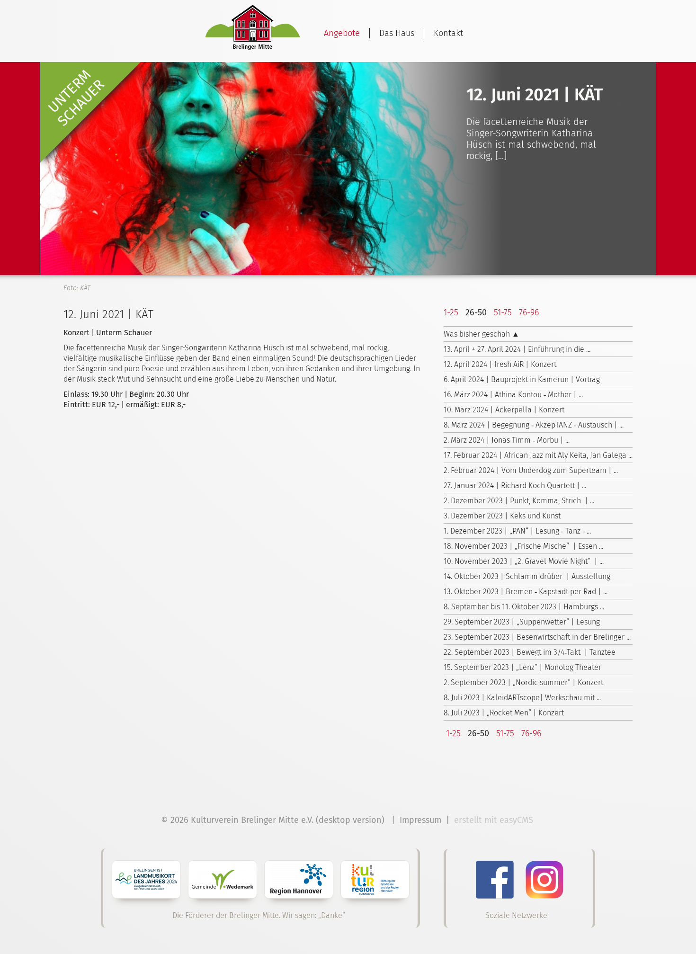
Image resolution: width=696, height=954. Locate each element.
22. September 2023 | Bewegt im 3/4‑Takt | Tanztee (530, 652)
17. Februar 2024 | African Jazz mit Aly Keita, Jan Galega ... (538, 455)
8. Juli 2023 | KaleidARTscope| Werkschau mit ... (522, 697)
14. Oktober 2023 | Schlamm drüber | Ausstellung (527, 576)
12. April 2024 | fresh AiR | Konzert (500, 364)
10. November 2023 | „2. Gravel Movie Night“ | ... (524, 561)
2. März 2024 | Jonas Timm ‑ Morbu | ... (507, 440)
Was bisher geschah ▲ (481, 334)
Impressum (420, 820)
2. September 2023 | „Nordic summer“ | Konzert (523, 682)
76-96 (529, 312)
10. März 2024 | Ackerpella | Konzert (504, 409)
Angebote (342, 33)
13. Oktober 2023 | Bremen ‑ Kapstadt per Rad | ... (525, 591)
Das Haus (396, 33)
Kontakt (448, 33)
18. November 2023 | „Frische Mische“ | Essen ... (523, 546)
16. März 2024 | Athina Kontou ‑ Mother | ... (513, 394)
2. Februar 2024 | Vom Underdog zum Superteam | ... (531, 470)
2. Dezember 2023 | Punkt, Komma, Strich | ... (519, 500)
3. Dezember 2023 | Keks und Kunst (502, 515)
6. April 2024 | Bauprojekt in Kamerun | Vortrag (522, 379)
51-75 (503, 312)
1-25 (451, 312)
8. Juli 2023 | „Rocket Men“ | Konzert (504, 712)
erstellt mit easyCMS (494, 820)
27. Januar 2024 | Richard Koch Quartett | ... (515, 485)
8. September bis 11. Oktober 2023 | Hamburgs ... (524, 606)
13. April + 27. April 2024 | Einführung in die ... (517, 349)
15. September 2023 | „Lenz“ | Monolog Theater (522, 667)
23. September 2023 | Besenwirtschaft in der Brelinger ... (537, 637)
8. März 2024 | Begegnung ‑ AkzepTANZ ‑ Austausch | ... (534, 424)
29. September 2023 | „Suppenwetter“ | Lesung (522, 621)
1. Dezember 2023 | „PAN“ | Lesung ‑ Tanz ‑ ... (517, 530)
